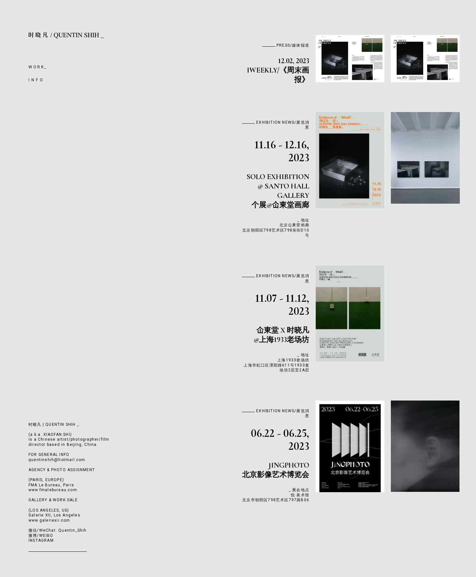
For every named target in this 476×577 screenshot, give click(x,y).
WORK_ (37, 67)
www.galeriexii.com (49, 520)
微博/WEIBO (40, 535)
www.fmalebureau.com (52, 490)
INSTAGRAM (41, 540)
